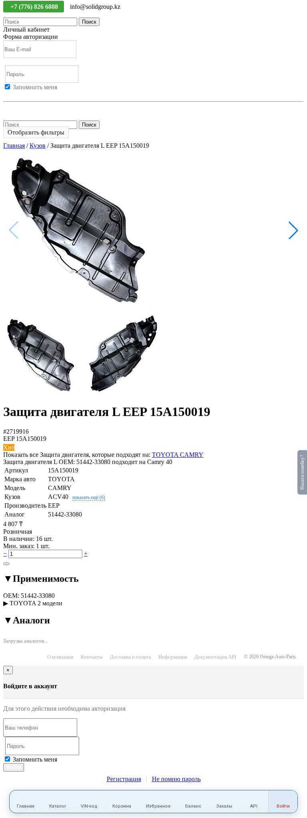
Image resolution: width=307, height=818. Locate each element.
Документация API (215, 657)
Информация (172, 657)
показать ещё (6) (88, 497)
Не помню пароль (27, 108)
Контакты (92, 657)
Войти (12, 94)
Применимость (41, 578)
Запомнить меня (35, 87)
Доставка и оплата (130, 657)
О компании (60, 657)
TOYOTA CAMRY (177, 454)
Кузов (38, 145)
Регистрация (39, 94)
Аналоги (26, 620)
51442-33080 (38, 595)
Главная (14, 145)
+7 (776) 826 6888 (35, 6)
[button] (293, 230)
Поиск (89, 22)
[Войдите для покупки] (6, 564)
